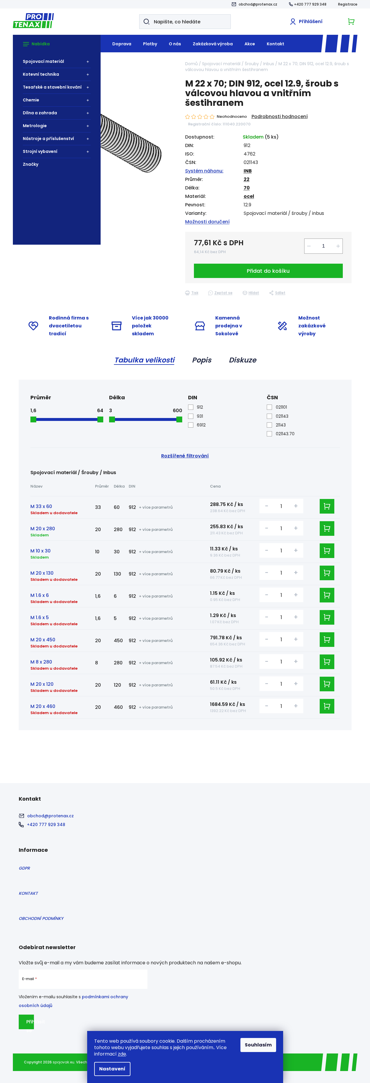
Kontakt (28, 893)
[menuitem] (54, 61)
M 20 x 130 (42, 573)
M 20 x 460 (42, 706)
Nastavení (112, 1068)
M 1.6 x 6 (39, 595)
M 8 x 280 (41, 662)
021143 (282, 416)
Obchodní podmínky (41, 918)
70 (247, 187)
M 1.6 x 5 (39, 617)
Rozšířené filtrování (185, 455)
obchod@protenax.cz (258, 4)
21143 (281, 425)
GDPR (24, 868)
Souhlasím (258, 1044)
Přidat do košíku (268, 270)
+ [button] (296, 506)
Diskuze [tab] (242, 360)
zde (122, 1054)
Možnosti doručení (207, 221)
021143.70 (285, 434)
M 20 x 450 (42, 639)
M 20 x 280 (42, 528)
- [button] (267, 506)
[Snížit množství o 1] (308, 246)
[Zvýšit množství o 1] (338, 246)
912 (200, 407)
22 (246, 179)
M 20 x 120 (42, 684)
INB (248, 170)
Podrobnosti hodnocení (280, 116)
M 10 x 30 (40, 550)
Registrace (347, 4)
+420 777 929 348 (310, 4)
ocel (249, 196)
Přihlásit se (30, 1023)
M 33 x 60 (41, 506)
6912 (201, 425)
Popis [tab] (201, 360)
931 (200, 416)
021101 (281, 407)
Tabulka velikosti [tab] (144, 360)
